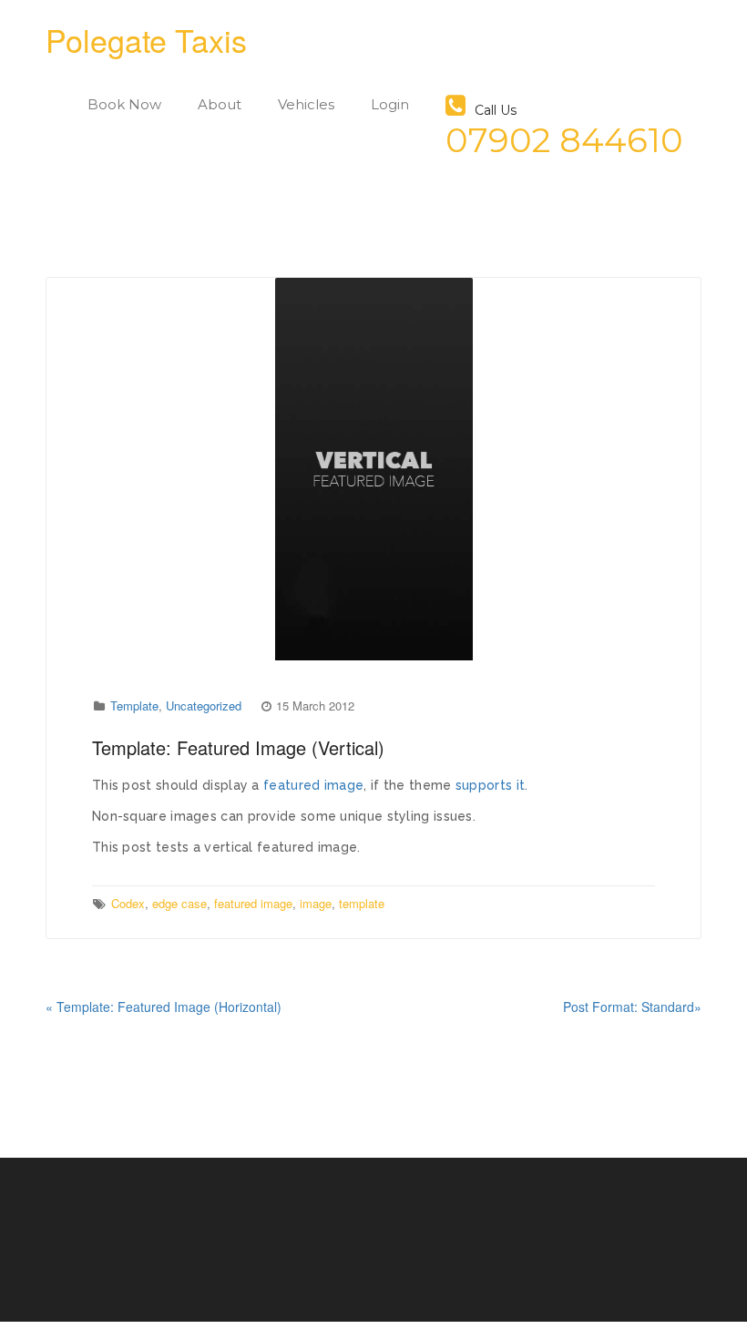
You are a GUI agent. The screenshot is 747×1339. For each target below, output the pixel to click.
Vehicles (306, 104)
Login (390, 104)
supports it (490, 785)
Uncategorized (203, 705)
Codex (128, 903)
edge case (179, 903)
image (316, 903)
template (361, 903)
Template (134, 705)
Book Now (124, 104)
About (219, 104)
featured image (313, 785)
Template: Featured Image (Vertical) (238, 748)
